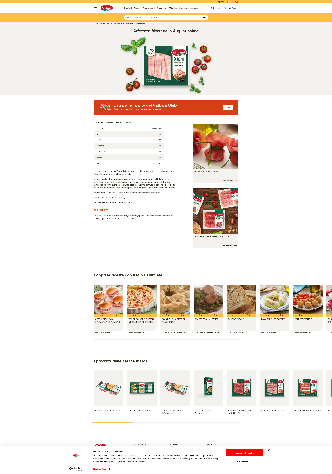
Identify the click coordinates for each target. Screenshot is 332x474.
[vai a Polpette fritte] (308, 299)
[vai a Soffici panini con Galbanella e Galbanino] (108, 299)
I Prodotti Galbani (104, 24)
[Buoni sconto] (226, 8)
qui (190, 459)
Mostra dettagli (100, 469)
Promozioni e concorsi (188, 8)
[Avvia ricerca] (203, 17)
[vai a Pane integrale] (241, 299)
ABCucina (173, 8)
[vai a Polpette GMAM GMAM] (208, 299)
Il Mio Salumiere (115, 24)
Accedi (228, 107)
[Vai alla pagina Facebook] (228, 2)
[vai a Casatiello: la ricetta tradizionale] (175, 299)
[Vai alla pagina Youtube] (236, 2)
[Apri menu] (95, 8)
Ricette (137, 8)
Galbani (96, 24)
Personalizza (243, 461)
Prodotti (128, 8)
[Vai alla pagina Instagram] (232, 2)
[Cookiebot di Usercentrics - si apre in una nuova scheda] (76, 469)
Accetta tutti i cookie (244, 453)
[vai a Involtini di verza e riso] (274, 299)
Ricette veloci (149, 8)
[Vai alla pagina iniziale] (106, 8)
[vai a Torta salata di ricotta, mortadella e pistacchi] (142, 299)
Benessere (161, 8)
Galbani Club (216, 8)
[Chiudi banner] (269, 450)
